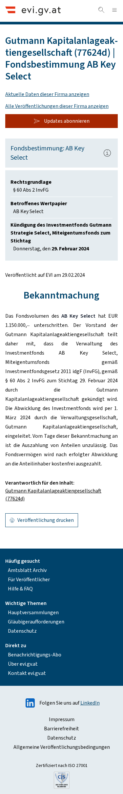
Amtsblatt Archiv (27, 570)
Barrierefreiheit (61, 728)
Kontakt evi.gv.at (27, 673)
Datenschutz (22, 631)
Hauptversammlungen (33, 612)
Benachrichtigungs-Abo (34, 654)
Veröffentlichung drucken (45, 520)
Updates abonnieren (67, 121)
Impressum (61, 719)
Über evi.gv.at (23, 664)
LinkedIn (90, 703)
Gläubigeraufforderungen (36, 621)
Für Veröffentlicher (29, 579)
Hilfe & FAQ (20, 588)
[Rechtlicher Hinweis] (107, 153)
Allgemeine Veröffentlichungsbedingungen (61, 747)
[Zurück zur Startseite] (33, 10)
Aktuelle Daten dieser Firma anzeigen (47, 94)
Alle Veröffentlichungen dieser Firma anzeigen (57, 106)
